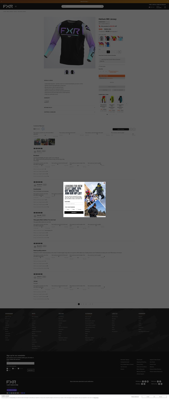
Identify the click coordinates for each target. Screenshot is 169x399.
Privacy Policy (96, 397)
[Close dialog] (104, 183)
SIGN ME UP (73, 212)
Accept (148, 396)
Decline (160, 396)
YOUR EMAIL (67, 201)
